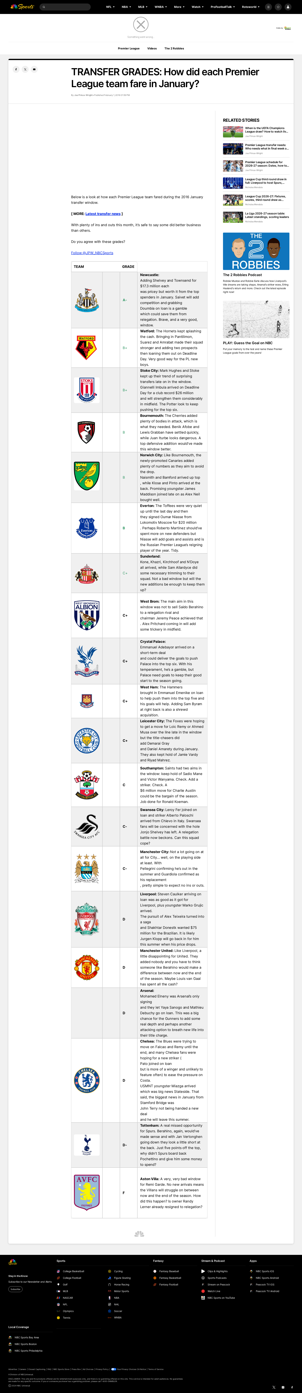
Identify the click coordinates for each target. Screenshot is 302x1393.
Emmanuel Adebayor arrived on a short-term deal (167, 650)
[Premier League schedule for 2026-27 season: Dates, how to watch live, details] (233, 166)
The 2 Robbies (174, 48)
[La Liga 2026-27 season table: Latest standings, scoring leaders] (233, 217)
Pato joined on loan (156, 1064)
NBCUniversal (27, 1374)
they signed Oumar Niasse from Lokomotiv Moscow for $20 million (168, 520)
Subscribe (15, 1289)
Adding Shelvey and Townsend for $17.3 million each (168, 283)
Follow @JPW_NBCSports (92, 253)
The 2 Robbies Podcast (242, 275)
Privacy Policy (102, 1369)
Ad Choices (88, 1369)
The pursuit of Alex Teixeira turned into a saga (172, 919)
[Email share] (34, 69)
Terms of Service (156, 1369)
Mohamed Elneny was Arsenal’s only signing (169, 999)
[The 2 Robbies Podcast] (256, 251)
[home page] (22, 7)
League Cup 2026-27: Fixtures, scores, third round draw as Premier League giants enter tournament (265, 198)
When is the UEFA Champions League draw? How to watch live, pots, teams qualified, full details (266, 129)
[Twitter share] (25, 69)
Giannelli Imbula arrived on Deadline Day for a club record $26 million (169, 390)
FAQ (49, 1369)
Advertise (12, 1369)
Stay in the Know (18, 1275)
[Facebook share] (16, 69)
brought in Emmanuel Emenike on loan (171, 693)
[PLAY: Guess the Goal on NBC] (256, 319)
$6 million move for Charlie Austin (168, 790)
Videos (152, 48)
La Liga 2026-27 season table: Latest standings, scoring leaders (267, 215)
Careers (22, 1369)
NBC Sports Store (61, 1369)
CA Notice (141, 1369)
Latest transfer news (103, 214)
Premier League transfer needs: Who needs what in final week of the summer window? (266, 146)
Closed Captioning (36, 1369)
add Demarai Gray (154, 743)
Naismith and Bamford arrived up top (170, 477)
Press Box (76, 1369)
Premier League (128, 48)
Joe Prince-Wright (83, 95)
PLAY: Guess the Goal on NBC (248, 343)
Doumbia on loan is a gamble (163, 308)
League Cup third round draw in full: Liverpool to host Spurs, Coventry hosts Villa (266, 180)
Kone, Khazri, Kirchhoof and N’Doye (169, 562)
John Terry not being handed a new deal (169, 1111)
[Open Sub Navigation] (114, 7)
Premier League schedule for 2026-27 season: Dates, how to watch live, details (266, 163)
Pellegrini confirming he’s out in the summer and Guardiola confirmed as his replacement (169, 874)
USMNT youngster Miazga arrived (168, 1086)
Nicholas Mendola (254, 187)
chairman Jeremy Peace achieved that (171, 618)
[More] (268, 6)
